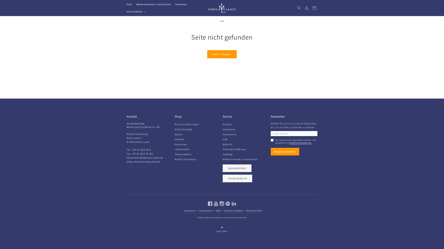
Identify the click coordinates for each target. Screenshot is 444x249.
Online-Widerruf (237, 178)
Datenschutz (230, 133)
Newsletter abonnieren (285, 151)
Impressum (229, 128)
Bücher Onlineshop (185, 158)
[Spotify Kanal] (227, 204)
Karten (178, 133)
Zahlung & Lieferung (234, 148)
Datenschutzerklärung (300, 143)
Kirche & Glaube (184, 128)
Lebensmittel (182, 148)
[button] (136, 11)
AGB (218, 210)
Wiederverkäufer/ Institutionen (240, 158)
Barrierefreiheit (237, 168)
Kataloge (228, 153)
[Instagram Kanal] (221, 204)
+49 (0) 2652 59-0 (141, 149)
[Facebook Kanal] (210, 204)
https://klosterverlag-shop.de (143, 161)
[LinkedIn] (233, 204)
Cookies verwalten (233, 210)
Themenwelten (183, 153)
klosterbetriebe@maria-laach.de (145, 157)
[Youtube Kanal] (215, 204)
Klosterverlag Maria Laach (216, 217)
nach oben (221, 231)
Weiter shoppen (222, 54)
